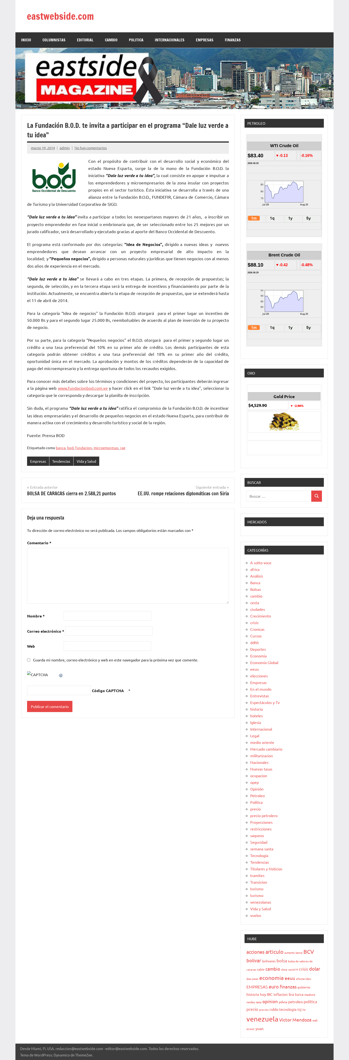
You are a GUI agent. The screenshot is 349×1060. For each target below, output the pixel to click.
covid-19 (293, 969)
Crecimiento (260, 615)
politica (310, 1001)
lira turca (296, 994)
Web (31, 646)
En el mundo (260, 689)
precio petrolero (264, 815)
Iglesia (255, 722)
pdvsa (283, 1002)
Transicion (258, 882)
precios (264, 1010)
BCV (308, 951)
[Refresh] (61, 674)
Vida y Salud (86, 461)
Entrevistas (259, 695)
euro (274, 986)
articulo (274, 952)
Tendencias (61, 461)
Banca (255, 582)
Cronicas (257, 629)
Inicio (26, 40)
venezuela (262, 1019)
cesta (254, 602)
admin (65, 147)
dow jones (252, 979)
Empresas (38, 461)
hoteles (256, 715)
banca (61, 447)
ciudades (257, 609)
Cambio (111, 40)
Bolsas (255, 589)
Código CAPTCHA (108, 690)
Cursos (256, 635)
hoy (263, 994)
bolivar (253, 960)
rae (122, 447)
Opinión (257, 788)
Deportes (258, 649)
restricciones (261, 828)
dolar (314, 969)
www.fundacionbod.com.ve (83, 387)
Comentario (39, 542)
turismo (256, 888)
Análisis (256, 575)
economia (271, 977)
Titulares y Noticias (266, 868)
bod (70, 447)
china (284, 969)
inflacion (281, 994)
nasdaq (250, 1002)
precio (255, 808)
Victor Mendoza (295, 1019)
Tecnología (259, 855)
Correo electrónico (45, 631)
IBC (270, 994)
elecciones (259, 675)
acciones (255, 952)
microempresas (106, 447)
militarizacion (261, 755)
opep (254, 782)
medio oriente (262, 742)
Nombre (36, 615)
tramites (257, 875)
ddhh (254, 642)
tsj (299, 1009)
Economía (258, 655)
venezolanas (260, 902)
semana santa (261, 848)
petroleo (295, 1001)
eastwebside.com (60, 16)
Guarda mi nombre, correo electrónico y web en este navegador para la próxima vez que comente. (115, 659)
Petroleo (257, 795)
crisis (254, 622)
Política (256, 802)
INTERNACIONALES (169, 40)
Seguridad (258, 842)
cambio (256, 595)
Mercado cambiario (266, 749)
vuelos (255, 915)
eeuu (254, 669)
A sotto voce (260, 562)
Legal (254, 735)
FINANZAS (233, 40)
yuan (259, 1028)
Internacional (261, 729)
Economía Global (264, 662)
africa (254, 569)
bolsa (282, 960)
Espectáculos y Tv (265, 702)
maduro (309, 995)
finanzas (288, 986)
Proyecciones (261, 822)
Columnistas (54, 40)
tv (304, 1009)
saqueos (257, 835)
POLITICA (136, 40)
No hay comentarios (91, 147)
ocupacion (258, 775)
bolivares (269, 961)
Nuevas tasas (261, 768)
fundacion (83, 447)
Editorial (85, 40)
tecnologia (288, 1009)
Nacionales (259, 762)
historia (256, 709)
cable (260, 969)
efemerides (303, 979)
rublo (273, 1009)
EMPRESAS (204, 40)
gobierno (303, 987)
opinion (270, 1001)
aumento (289, 952)
